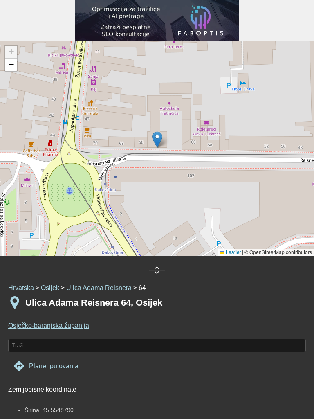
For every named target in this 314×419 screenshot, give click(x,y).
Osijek (50, 287)
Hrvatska (21, 287)
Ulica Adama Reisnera (99, 287)
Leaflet (232, 251)
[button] (11, 52)
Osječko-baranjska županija (48, 325)
